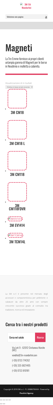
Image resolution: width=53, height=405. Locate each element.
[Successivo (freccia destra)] (4, 403)
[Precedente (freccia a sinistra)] (1, 403)
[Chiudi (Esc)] (9, 399)
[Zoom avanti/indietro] (1, 399)
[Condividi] (7, 399)
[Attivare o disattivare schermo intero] (4, 399)
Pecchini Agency (26, 393)
